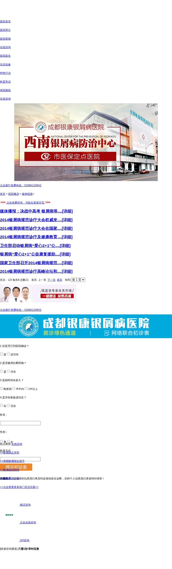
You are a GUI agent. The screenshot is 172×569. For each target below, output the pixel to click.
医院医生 (5, 55)
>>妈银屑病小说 (9, 478)
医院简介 (5, 30)
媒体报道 (27, 193)
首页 (2, 193)
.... (65, 211)
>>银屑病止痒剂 (9, 452)
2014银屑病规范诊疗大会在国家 (28, 228)
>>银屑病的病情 (9, 469)
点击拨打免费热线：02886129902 (20, 185)
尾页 (59, 279)
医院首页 (5, 21)
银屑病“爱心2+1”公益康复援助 (27, 254)
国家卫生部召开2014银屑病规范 (28, 263)
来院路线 (5, 90)
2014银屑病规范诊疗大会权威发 (28, 220)
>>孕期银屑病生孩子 (12, 461)
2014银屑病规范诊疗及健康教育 (28, 237)
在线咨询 (5, 47)
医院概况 (13, 193)
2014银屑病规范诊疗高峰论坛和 (28, 271)
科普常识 (5, 81)
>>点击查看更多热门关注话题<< (19, 487)
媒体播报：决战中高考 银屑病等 (29, 211)
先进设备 (5, 64)
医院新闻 (5, 38)
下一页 (51, 279)
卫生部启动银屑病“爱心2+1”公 (27, 245)
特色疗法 (5, 73)
